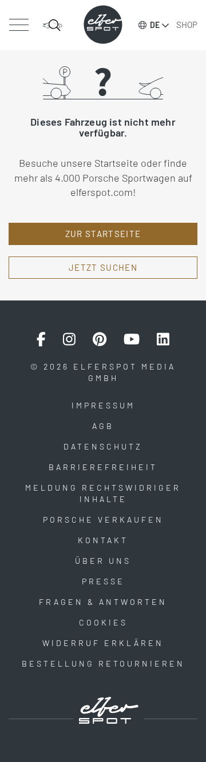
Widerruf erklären (103, 643)
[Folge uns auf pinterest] (99, 339)
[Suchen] (52, 25)
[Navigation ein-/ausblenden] (18, 25)
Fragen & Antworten (103, 602)
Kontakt (103, 540)
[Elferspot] (103, 25)
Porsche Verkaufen (103, 519)
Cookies (103, 622)
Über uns (103, 561)
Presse (103, 581)
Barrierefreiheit (103, 467)
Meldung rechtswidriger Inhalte (103, 493)
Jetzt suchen (103, 267)
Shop (186, 24)
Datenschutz (103, 446)
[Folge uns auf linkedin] (163, 339)
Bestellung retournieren (103, 663)
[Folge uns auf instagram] (69, 339)
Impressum (103, 405)
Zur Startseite (103, 233)
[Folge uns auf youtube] (131, 339)
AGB (103, 426)
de (154, 25)
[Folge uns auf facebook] (41, 339)
